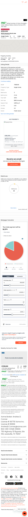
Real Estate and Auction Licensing (9, 488)
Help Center (17, 467)
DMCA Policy (15, 505)
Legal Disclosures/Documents (17, 470)
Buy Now (21, 342)
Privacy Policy (8, 499)
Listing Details (5, 64)
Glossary (3, 470)
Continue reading (6, 81)
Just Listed (6, 375)
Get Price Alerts (14, 164)
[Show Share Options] (26, 2)
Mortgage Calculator (7, 220)
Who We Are (3, 467)
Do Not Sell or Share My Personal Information (13, 505)
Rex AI (2, 472)
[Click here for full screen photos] (26, 6)
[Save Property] (22, 2)
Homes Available (18, 375)
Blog (8, 470)
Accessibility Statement (11, 503)
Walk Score (4, 176)
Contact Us (10, 467)
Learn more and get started (14, 151)
